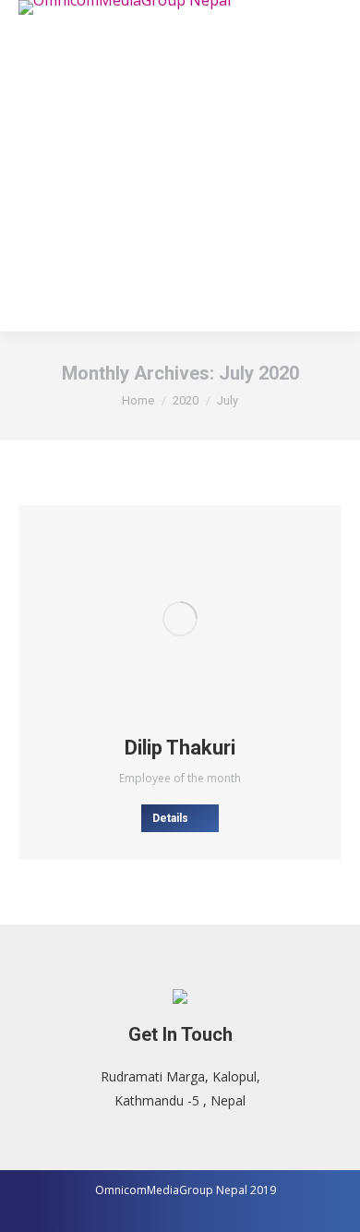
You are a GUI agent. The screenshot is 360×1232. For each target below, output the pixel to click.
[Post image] (180, 619)
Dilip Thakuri (180, 747)
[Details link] (205, 618)
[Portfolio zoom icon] (155, 618)
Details (170, 818)
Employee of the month (180, 778)
